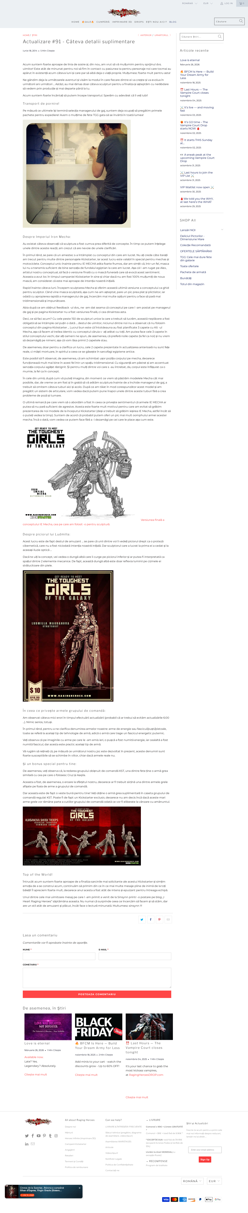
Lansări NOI (188, 230)
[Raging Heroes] (124, 13)
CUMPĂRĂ (103, 22)
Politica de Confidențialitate (119, 1164)
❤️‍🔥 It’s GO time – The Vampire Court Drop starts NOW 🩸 (194, 125)
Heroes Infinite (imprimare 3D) (80, 1138)
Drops (139, 22)
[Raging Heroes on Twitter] (27, 1136)
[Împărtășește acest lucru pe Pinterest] (159, 920)
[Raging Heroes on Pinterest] (44, 1136)
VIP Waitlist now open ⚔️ (197, 187)
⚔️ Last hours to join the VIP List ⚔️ (196, 174)
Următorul (162, 35)
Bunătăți (185, 278)
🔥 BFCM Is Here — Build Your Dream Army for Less (197, 75)
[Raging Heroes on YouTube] (38, 1136)
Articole (109, 1147)
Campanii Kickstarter (75, 1144)
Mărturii (69, 1132)
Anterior (145, 35)
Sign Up (205, 1159)
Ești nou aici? (156, 22)
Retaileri (69, 1155)
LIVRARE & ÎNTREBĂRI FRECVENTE (123, 1126)
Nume (27, 949)
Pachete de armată (193, 272)
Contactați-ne (112, 1170)
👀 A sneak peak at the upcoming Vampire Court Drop (197, 158)
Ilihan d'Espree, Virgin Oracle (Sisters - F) (41, 1190)
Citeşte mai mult (35, 1074)
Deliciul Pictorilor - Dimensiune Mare (192, 237)
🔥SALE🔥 (88, 22)
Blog (173, 22)
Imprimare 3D (122, 22)
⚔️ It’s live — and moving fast (197, 109)
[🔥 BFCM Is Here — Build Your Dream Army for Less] (98, 1027)
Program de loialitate (156, 1165)
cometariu (30, 964)
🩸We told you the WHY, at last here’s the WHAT (196, 200)
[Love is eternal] (48, 1027)
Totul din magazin (192, 284)
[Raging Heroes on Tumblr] (50, 1136)
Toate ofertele (189, 266)
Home (75, 22)
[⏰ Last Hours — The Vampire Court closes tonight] (149, 1027)
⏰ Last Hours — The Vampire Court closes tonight (144, 1047)
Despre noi (70, 1126)
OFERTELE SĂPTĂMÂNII (196, 251)
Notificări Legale (113, 1159)
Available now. (33, 1057)
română (187, 3)
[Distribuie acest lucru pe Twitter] (142, 920)
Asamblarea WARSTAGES (118, 1141)
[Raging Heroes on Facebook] (32, 1136)
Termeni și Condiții (74, 1161)
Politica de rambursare (76, 1167)
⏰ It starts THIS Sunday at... (196, 141)
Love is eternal (37, 1043)
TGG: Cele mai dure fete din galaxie (196, 259)
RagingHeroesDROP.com (146, 1074)
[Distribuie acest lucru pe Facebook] (150, 920)
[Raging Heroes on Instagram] (56, 1136)
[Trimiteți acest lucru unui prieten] (168, 920)
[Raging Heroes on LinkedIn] (27, 1144)
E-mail (103, 949)
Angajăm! (70, 1150)
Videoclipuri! (111, 1153)
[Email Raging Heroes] (32, 1144)
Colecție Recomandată (195, 245)
